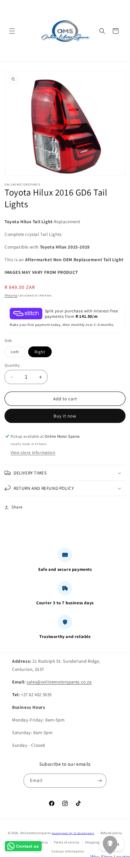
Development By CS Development (73, 833)
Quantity (12, 365)
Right (39, 352)
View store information (33, 452)
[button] (12, 31)
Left (18, 353)
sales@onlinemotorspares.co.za (59, 682)
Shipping (11, 295)
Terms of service (66, 842)
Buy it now (65, 416)
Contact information (67, 851)
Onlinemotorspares (35, 833)
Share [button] (17, 507)
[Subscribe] (99, 781)
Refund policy (111, 833)
